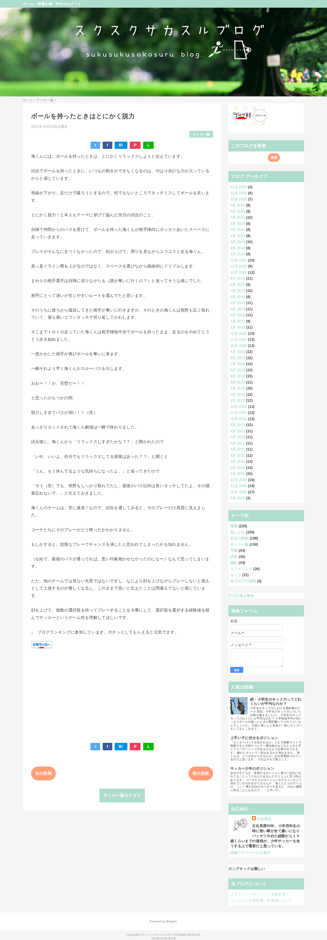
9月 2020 (237, 498)
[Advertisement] (122, 693)
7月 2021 (237, 437)
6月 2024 (237, 224)
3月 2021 (237, 461)
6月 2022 (237, 370)
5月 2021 (237, 449)
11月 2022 (238, 339)
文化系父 (264, 819)
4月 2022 (237, 382)
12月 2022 (238, 333)
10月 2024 (238, 199)
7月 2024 (237, 217)
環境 (234, 526)
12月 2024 (238, 187)
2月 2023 (237, 321)
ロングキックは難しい (246, 869)
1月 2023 (237, 327)
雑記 (234, 563)
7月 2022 (237, 364)
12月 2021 (238, 407)
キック (235, 575)
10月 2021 (238, 419)
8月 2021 (237, 431)
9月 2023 (237, 278)
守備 (234, 550)
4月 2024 (237, 236)
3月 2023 (237, 315)
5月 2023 (237, 303)
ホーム (28, 4)
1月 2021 (237, 474)
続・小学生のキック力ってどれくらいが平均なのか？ (276, 701)
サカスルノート (68, 4)
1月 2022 (237, 400)
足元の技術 (239, 538)
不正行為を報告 (241, 596)
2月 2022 (237, 394)
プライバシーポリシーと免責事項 (257, 894)
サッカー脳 (201, 134)
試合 (234, 557)
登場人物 (45, 4)
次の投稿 (43, 773)
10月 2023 (238, 272)
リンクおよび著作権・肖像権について (261, 900)
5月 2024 (237, 230)
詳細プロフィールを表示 (250, 853)
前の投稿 (200, 773)
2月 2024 (237, 248)
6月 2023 (237, 297)
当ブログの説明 (243, 581)
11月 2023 (238, 266)
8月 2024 (237, 211)
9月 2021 (237, 425)
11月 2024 (238, 193)
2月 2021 (237, 468)
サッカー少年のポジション (252, 768)
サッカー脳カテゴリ (122, 795)
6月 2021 (237, 443)
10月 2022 (238, 346)
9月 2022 (237, 352)
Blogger (171, 921)
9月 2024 (237, 205)
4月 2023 (237, 309)
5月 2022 (237, 376)
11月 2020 (238, 486)
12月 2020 (238, 480)
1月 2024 (237, 254)
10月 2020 (238, 492)
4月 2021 (237, 455)
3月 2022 (237, 388)
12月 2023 (238, 260)
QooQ (172, 938)
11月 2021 (238, 413)
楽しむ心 (237, 532)
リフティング (241, 569)
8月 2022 (237, 358)
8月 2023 (237, 285)
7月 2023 (237, 291)
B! (121, 145)
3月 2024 (237, 242)
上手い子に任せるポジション (254, 738)
